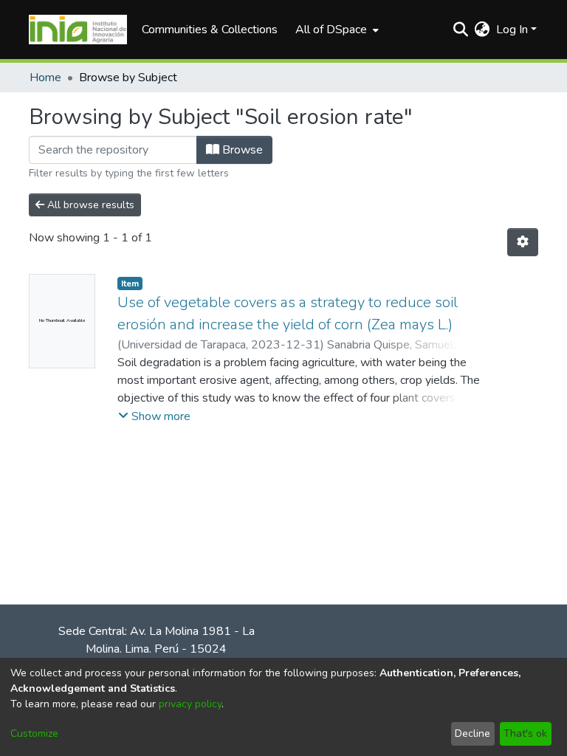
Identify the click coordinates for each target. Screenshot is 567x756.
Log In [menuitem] (512, 29)
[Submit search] (461, 29)
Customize (34, 733)
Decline (472, 733)
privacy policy (190, 704)
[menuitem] (335, 29)
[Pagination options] (522, 242)
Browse (241, 150)
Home (45, 77)
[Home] (78, 29)
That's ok (525, 733)
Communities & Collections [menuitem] (210, 29)
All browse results (89, 205)
